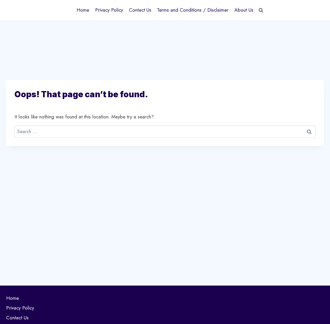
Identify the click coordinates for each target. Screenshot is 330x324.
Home (83, 9)
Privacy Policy (109, 9)
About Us (243, 9)
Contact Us (140, 9)
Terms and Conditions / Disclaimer (192, 9)
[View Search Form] (261, 10)
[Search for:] (165, 131)
